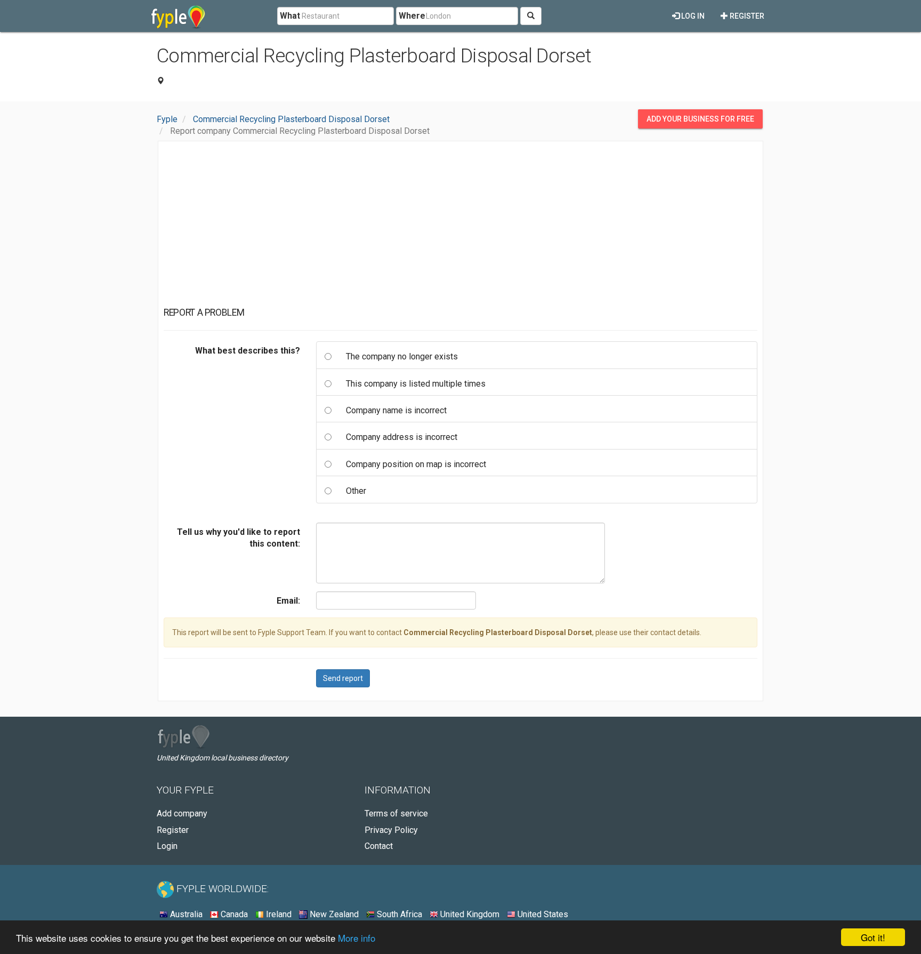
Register (746, 16)
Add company (182, 813)
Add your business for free (700, 119)
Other (356, 491)
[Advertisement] (460, 226)
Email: (288, 601)
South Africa (398, 914)
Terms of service (396, 813)
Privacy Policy (391, 830)
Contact (379, 846)
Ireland (278, 914)
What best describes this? (247, 351)
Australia (185, 914)
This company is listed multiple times (416, 384)
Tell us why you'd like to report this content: (238, 538)
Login (167, 846)
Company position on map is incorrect (416, 464)
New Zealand (333, 914)
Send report (343, 678)
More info (356, 937)
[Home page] (178, 16)
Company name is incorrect (396, 410)
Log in (692, 16)
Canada (233, 914)
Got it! (873, 937)
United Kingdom (468, 914)
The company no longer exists (402, 356)
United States (541, 914)
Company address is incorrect (401, 437)
